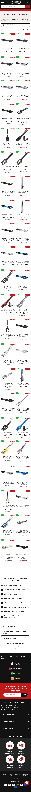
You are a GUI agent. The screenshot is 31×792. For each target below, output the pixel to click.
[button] (2, 2)
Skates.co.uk (16, 774)
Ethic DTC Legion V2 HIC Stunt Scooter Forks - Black (8, 50)
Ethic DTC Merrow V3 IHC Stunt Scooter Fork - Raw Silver (22, 239)
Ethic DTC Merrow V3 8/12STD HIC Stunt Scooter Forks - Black (8, 410)
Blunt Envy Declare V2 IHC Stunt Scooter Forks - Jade (23, 385)
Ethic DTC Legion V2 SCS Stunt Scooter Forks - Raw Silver (8, 97)
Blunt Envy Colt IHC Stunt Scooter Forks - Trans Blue (23, 434)
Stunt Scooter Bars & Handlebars (13, 643)
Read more (4, 20)
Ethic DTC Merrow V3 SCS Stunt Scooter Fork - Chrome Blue (22, 286)
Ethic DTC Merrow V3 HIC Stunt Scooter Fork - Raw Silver (8, 263)
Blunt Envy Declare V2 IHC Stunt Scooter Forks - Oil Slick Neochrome (8, 507)
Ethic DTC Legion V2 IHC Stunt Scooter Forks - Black (23, 50)
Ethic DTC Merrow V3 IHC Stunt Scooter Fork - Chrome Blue (22, 263)
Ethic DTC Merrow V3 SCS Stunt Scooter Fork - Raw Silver (22, 360)
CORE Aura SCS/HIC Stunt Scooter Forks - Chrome (23, 216)
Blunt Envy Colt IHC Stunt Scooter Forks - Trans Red (8, 311)
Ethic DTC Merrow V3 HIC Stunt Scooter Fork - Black (8, 120)
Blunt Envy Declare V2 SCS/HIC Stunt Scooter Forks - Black (8, 168)
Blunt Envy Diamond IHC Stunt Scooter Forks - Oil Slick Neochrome (22, 458)
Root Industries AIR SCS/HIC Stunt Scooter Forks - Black (8, 286)
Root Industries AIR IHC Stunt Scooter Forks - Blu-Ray (8, 531)
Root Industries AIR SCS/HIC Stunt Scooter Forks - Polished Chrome (8, 360)
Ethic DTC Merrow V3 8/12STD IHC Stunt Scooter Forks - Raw (8, 482)
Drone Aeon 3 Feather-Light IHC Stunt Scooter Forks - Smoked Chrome (23, 532)
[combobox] (15, 6)
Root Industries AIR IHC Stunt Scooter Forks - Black (8, 434)
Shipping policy (15, 781)
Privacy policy (14, 778)
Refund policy (6, 778)
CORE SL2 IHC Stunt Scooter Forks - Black (8, 145)
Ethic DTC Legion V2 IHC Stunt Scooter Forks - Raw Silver (23, 73)
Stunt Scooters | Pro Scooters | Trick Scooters (14, 632)
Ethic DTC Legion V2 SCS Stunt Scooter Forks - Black (8, 73)
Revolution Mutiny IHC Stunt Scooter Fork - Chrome (23, 409)
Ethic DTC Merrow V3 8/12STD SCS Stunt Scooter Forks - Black (22, 556)
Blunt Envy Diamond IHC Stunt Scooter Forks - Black (22, 168)
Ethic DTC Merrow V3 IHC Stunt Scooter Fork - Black (8, 239)
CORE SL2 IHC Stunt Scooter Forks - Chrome (23, 193)
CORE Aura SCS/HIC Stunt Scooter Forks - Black (8, 336)
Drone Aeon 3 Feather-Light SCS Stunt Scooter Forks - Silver (8, 556)
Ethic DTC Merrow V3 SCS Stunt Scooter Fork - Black (8, 193)
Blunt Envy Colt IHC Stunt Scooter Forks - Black (23, 145)
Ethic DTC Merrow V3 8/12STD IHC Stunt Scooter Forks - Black (22, 336)
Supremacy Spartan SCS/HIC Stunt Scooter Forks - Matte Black (23, 120)
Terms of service (23, 778)
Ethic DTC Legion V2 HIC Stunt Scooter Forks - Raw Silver (23, 97)
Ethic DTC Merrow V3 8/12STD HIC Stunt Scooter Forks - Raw (23, 507)
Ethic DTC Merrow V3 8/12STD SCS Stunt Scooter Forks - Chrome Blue (22, 482)
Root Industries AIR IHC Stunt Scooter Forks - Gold (8, 458)
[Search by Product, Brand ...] (27, 6)
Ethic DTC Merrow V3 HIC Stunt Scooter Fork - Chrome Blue (8, 216)
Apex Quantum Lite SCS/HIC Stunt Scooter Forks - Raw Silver (23, 311)
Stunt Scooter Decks (9, 638)
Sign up (24, 694)
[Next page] (20, 568)
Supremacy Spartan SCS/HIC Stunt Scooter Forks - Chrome (8, 385)
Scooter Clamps (12, 648)
